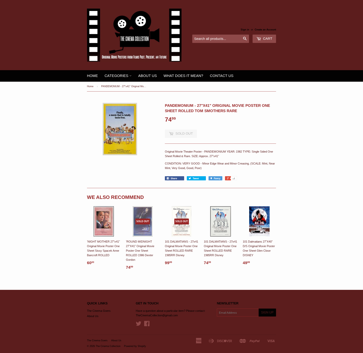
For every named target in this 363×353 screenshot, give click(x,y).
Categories (117, 76)
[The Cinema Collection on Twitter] (138, 324)
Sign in (245, 29)
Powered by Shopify (135, 346)
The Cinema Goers (99, 310)
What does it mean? (183, 76)
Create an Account (265, 29)
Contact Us (221, 76)
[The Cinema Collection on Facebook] (147, 324)
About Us (147, 76)
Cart (267, 38)
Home (92, 76)
